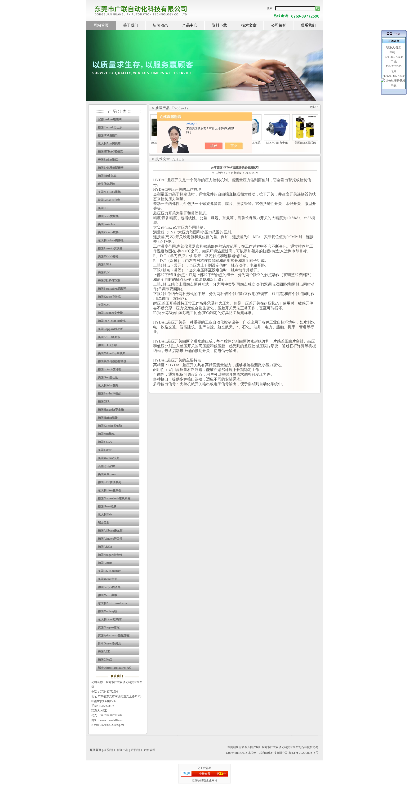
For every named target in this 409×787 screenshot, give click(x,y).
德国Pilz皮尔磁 (107, 175)
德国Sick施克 (106, 433)
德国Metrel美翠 (107, 595)
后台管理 (149, 750)
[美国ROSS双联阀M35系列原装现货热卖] (305, 138)
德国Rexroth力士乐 (110, 127)
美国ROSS (104, 264)
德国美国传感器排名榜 (112, 361)
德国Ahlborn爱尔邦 (110, 530)
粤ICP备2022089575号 (303, 753)
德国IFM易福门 (108, 135)
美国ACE (104, 651)
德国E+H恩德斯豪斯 (111, 167)
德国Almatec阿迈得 (110, 538)
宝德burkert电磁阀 (110, 119)
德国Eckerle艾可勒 (109, 369)
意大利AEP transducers (112, 603)
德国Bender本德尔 (109, 393)
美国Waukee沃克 (108, 458)
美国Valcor (104, 450)
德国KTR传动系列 (109, 482)
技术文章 (249, 25)
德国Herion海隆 (108, 417)
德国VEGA (105, 442)
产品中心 (189, 25)
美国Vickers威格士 (109, 232)
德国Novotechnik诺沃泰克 (114, 498)
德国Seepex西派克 (109, 587)
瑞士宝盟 (103, 522)
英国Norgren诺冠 (109, 627)
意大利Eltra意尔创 (109, 490)
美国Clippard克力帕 (110, 329)
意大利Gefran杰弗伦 (111, 240)
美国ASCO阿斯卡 (109, 337)
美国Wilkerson (107, 474)
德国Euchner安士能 (110, 313)
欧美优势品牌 (106, 183)
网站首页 (101, 25)
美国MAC (104, 304)
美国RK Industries (109, 571)
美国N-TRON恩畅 (109, 192)
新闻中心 (122, 750)
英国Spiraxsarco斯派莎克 (113, 635)
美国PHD (104, 208)
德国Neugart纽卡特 (110, 554)
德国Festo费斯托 (108, 216)
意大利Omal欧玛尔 (110, 619)
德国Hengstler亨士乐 (111, 409)
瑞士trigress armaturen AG (114, 667)
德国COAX (105, 659)
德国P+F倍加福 (107, 345)
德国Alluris (105, 563)
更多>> (313, 107)
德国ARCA (105, 546)
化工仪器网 (204, 768)
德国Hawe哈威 (107, 506)
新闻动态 (160, 25)
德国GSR (104, 401)
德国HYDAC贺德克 (110, 151)
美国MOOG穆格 (108, 256)
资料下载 (219, 25)
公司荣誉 (278, 25)
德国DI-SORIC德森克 (112, 321)
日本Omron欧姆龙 (109, 643)
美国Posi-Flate (107, 224)
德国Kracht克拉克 (109, 296)
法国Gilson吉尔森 (109, 200)
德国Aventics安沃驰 (110, 248)
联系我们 (308, 25)
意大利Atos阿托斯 (109, 143)
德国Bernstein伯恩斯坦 (112, 288)
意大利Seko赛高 (108, 385)
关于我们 (130, 25)
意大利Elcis (105, 514)
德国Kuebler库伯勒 (110, 425)
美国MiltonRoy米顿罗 (111, 353)
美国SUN (104, 272)
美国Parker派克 (108, 159)
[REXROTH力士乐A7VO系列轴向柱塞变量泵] (277, 138)
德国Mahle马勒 (107, 611)
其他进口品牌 (106, 466)
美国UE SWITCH (109, 280)
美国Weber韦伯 (107, 579)
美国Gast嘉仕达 (108, 377)
